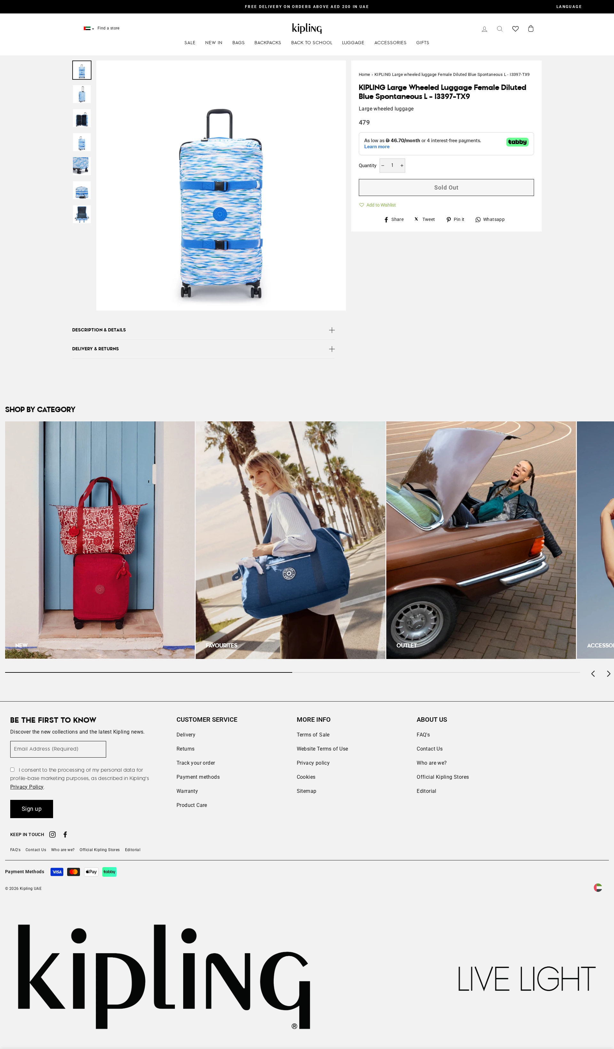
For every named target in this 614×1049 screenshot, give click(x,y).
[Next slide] (608, 672)
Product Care (192, 805)
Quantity (367, 165)
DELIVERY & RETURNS (95, 349)
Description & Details (99, 330)
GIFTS (422, 42)
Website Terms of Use (322, 749)
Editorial (427, 791)
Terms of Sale (313, 735)
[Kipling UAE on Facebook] (65, 835)
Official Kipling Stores (443, 777)
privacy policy (27, 787)
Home (364, 74)
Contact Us (430, 749)
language (569, 6)
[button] (377, 204)
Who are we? (432, 763)
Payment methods (198, 777)
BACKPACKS (268, 42)
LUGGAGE (353, 42)
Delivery (186, 735)
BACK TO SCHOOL (312, 42)
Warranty (187, 791)
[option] (307, 6)
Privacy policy (313, 763)
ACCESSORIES (390, 42)
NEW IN (214, 42)
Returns (186, 749)
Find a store (109, 28)
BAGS (238, 42)
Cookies (306, 777)
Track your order (196, 763)
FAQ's (423, 735)
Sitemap (307, 791)
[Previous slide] (593, 672)
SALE (190, 42)
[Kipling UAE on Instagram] (52, 835)
